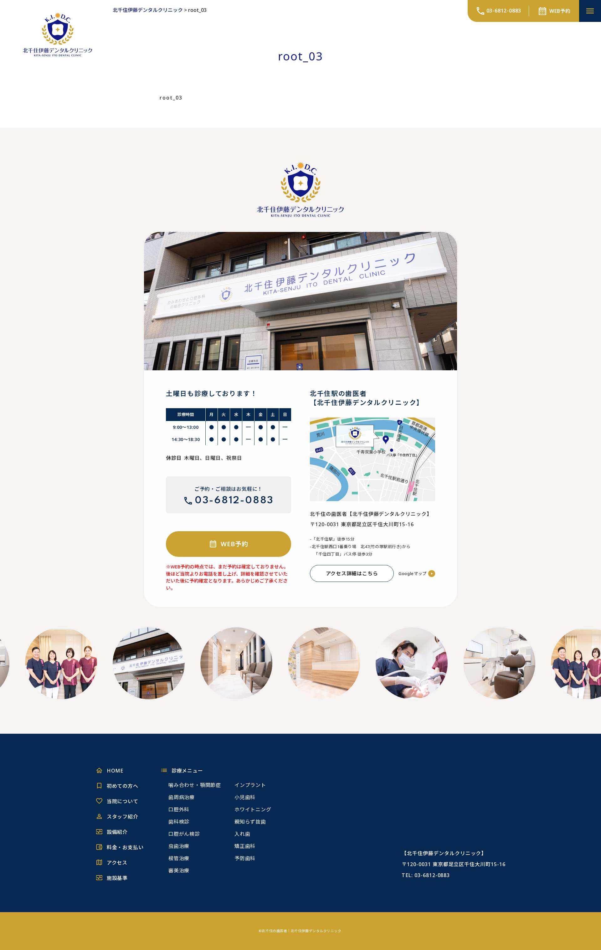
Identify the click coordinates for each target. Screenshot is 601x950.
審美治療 (178, 870)
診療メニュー (187, 770)
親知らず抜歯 (250, 821)
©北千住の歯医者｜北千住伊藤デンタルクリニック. (300, 930)
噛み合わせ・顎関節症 (194, 785)
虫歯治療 (178, 846)
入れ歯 (242, 833)
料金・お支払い (125, 847)
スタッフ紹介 (122, 816)
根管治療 (178, 858)
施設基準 (117, 878)
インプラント (250, 785)
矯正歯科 (244, 846)
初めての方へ (122, 786)
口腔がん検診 (184, 833)
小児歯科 (244, 797)
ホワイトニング (252, 809)
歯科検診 (178, 821)
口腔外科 (178, 809)
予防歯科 (244, 858)
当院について (122, 801)
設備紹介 (117, 832)
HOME (115, 770)
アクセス (117, 862)
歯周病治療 (181, 797)
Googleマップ (412, 573)
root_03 (171, 97)
